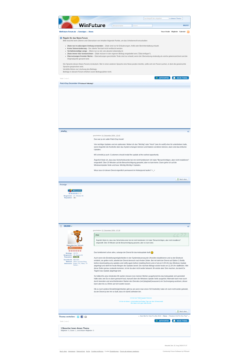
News (91, 32)
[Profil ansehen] (71, 226)
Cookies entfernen (97, 351)
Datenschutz (81, 351)
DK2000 (67, 226)
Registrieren (174, 25)
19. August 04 (78, 255)
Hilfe (185, 25)
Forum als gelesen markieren (129, 351)
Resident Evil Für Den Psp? (178, 316)
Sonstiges (82, 32)
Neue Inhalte (165, 31)
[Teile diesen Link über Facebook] (82, 316)
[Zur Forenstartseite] (86, 24)
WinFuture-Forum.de (67, 32)
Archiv (88, 351)
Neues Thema (181, 78)
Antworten (164, 78)
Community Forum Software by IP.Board (176, 351)
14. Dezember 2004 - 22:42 (111, 135)
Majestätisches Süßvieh (75, 245)
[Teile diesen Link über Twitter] (78, 316)
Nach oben (183, 179)
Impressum (71, 351)
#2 (188, 226)
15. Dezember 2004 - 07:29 (111, 230)
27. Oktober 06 (78, 196)
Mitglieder (174, 31)
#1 (188, 131)
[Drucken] (85, 316)
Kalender (182, 31)
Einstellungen (114, 351)
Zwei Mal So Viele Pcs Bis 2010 (150, 316)
